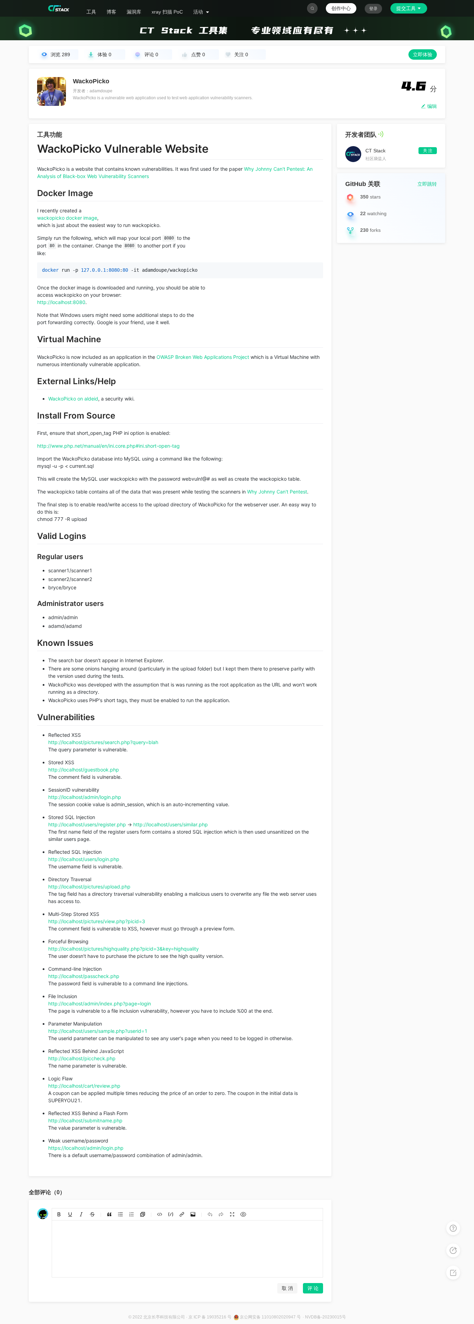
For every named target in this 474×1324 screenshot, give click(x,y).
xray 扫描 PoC (167, 12)
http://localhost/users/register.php (87, 824)
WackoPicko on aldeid (73, 399)
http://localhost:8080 (61, 302)
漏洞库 (134, 12)
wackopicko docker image (67, 218)
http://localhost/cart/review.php (84, 1086)
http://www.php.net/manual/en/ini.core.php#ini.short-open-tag (108, 446)
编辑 (431, 106)
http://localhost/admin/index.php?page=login (99, 1003)
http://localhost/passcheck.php (83, 976)
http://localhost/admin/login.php (84, 797)
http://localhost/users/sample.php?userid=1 (97, 1031)
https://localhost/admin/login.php (86, 1148)
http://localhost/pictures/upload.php (89, 886)
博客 (111, 12)
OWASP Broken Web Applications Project (202, 357)
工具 (91, 12)
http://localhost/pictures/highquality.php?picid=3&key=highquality (123, 949)
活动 (198, 12)
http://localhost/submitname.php (85, 1120)
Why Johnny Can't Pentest (277, 492)
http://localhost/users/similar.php (170, 824)
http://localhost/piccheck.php (82, 1058)
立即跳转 (427, 184)
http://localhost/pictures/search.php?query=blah (103, 742)
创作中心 (341, 8)
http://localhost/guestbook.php (83, 770)
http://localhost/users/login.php (83, 859)
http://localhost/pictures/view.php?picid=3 (96, 921)
